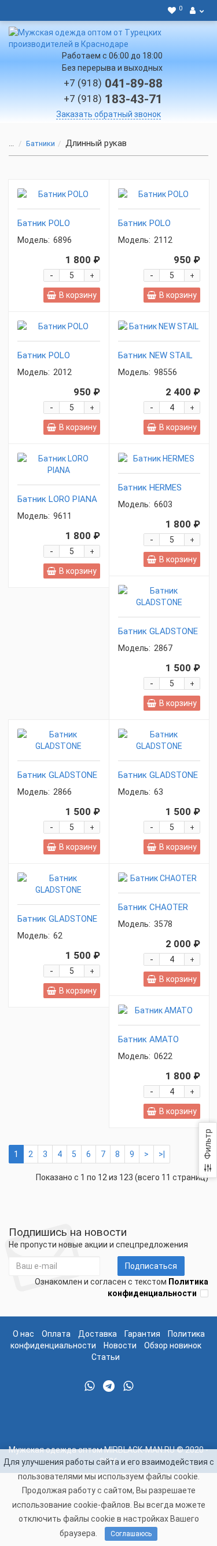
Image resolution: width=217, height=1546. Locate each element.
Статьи (105, 1357)
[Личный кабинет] (196, 10)
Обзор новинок (172, 1345)
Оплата (56, 1333)
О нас (23, 1333)
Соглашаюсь (131, 1534)
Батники (40, 143)
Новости (120, 1345)
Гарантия (142, 1333)
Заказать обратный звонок (108, 114)
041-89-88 (113, 83)
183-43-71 (113, 99)
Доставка (97, 1333)
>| (162, 1154)
